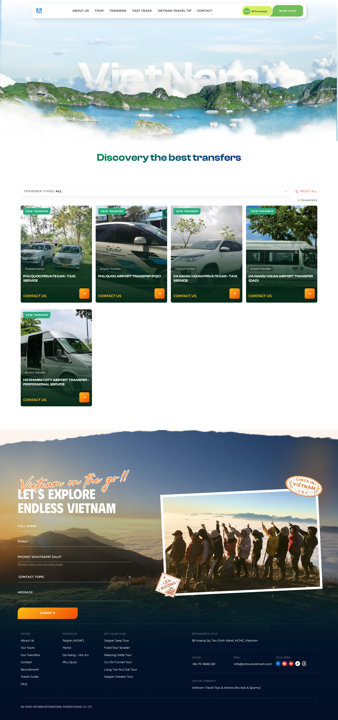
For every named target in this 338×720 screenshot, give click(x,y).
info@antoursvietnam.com (253, 664)
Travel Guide (30, 676)
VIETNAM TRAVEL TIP (174, 10)
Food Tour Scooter (117, 647)
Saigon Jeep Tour (116, 640)
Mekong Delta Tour (118, 655)
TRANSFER (117, 10)
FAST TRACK (142, 10)
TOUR (99, 10)
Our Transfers (30, 655)
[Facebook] (278, 663)
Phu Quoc (70, 662)
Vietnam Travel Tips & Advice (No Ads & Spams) (226, 687)
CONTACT (204, 10)
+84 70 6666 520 (203, 664)
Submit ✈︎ (47, 613)
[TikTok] (297, 663)
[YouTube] (291, 663)
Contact (26, 662)
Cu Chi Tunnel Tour (118, 662)
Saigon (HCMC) (73, 640)
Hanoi (67, 647)
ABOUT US (80, 10)
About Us (27, 640)
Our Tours (28, 647)
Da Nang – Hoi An (76, 655)
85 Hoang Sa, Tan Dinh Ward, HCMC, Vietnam (225, 640)
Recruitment (30, 669)
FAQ (24, 684)
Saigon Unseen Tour (118, 676)
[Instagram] (284, 663)
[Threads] (304, 663)
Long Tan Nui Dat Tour (120, 669)
